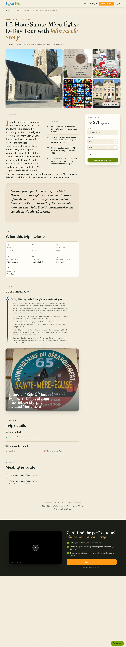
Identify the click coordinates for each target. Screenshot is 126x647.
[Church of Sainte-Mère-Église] (34, 78)
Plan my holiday (90, 562)
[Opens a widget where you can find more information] (117, 643)
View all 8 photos (111, 104)
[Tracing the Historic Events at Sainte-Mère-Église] (77, 63)
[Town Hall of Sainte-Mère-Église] (107, 93)
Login (117, 3)
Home (10, 10)
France (18, 10)
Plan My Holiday (106, 3)
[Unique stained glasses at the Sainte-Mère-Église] (77, 93)
